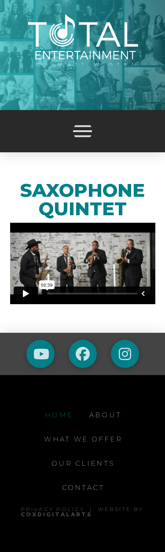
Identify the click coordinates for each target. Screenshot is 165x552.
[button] (82, 131)
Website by (82, 512)
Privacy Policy (52, 509)
